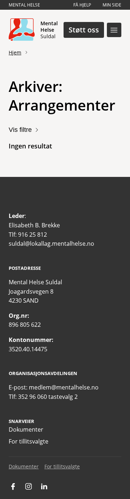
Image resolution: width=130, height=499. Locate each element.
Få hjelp (82, 5)
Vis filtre (20, 129)
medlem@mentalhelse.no (64, 387)
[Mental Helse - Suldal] (22, 29)
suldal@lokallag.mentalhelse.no (51, 244)
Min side (112, 5)
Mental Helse (24, 5)
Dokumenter (26, 429)
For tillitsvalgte (28, 441)
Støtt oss (84, 30)
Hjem (15, 52)
